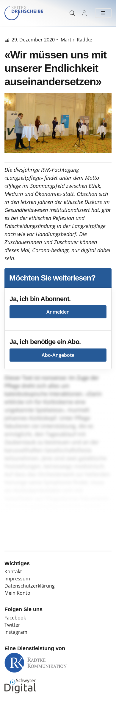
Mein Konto (17, 593)
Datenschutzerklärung (29, 585)
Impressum (17, 578)
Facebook (15, 617)
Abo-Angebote (58, 355)
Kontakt (13, 571)
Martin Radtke (76, 39)
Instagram (15, 632)
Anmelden (58, 312)
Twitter (12, 625)
